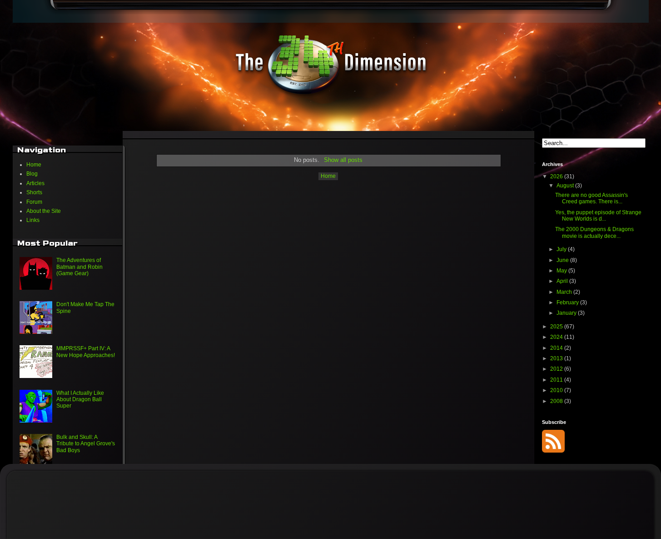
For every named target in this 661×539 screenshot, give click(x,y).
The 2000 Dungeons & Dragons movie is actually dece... (594, 232)
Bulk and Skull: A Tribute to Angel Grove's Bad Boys (85, 443)
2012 (557, 369)
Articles (35, 183)
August (566, 185)
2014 (557, 348)
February (568, 302)
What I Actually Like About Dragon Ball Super (80, 399)
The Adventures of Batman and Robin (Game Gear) (79, 267)
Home (328, 176)
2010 (557, 390)
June (563, 260)
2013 (557, 358)
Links (33, 220)
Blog (32, 174)
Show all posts (343, 159)
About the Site (43, 211)
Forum (34, 202)
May (562, 270)
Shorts (34, 192)
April (563, 281)
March (565, 292)
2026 (557, 176)
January (567, 313)
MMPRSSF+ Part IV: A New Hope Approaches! (85, 351)
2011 (557, 380)
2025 (557, 326)
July (562, 249)
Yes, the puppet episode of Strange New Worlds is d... (598, 215)
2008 (557, 401)
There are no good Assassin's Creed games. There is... (591, 198)
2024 (557, 337)
